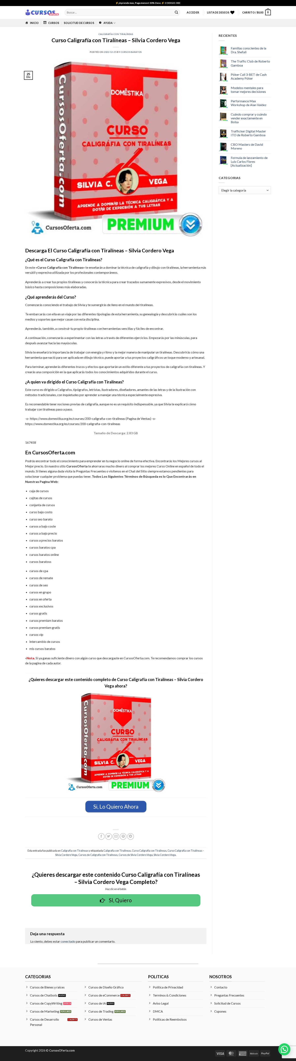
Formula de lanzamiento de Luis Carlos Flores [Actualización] (249, 161)
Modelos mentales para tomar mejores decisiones (248, 89)
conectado (68, 941)
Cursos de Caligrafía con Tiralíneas (98, 854)
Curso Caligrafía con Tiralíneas (149, 850)
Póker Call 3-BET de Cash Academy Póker (249, 76)
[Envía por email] (116, 836)
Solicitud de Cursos (79, 23)
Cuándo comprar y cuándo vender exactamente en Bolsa (249, 118)
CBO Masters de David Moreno (247, 146)
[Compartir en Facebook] (101, 836)
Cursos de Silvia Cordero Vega (136, 854)
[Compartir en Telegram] (130, 836)
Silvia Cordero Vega (165, 854)
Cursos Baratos (131, 52)
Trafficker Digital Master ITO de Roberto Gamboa (248, 133)
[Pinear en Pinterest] (123, 836)
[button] (193, 12)
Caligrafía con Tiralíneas (115, 34)
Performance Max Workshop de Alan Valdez (248, 103)
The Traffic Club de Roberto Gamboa (250, 63)
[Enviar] (176, 12)
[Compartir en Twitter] (108, 836)
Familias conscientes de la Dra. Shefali (248, 50)
